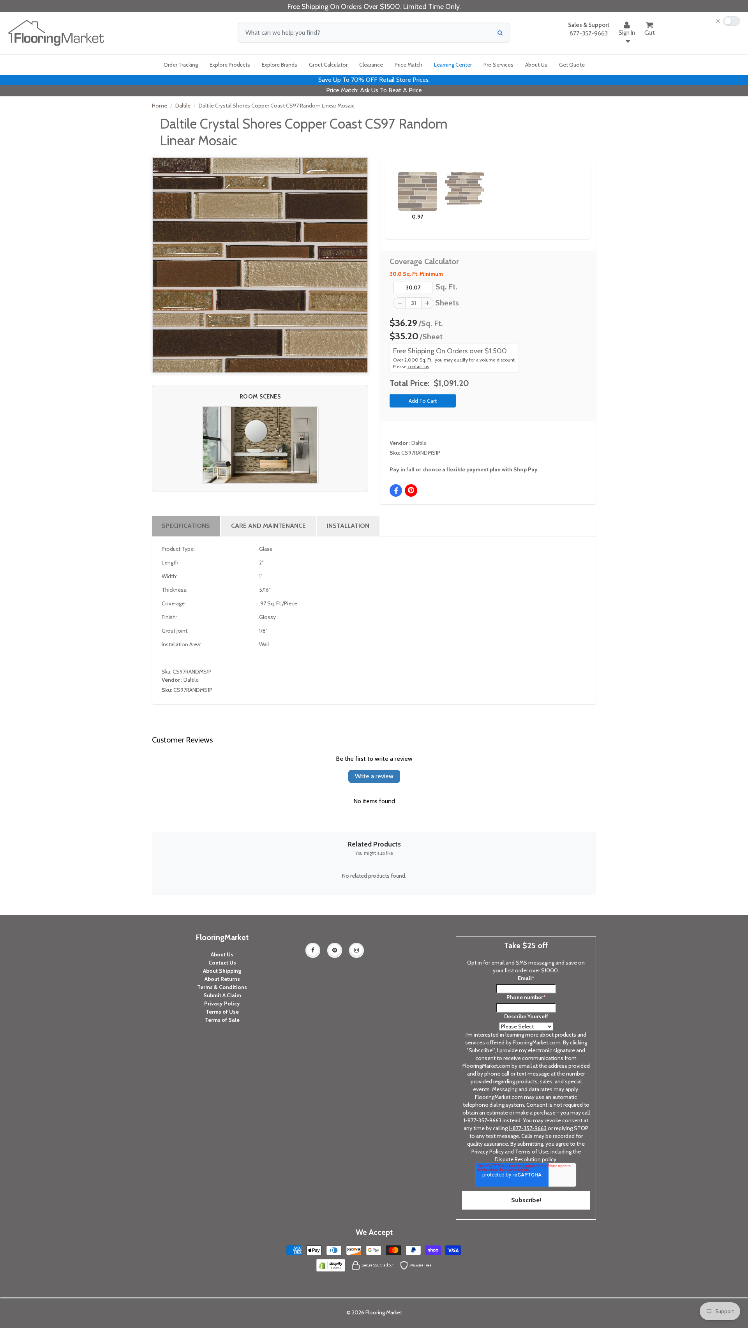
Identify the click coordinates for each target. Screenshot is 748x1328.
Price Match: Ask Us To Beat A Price (374, 90)
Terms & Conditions (222, 987)
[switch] (727, 21)
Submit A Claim (222, 995)
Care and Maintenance (268, 525)
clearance (371, 64)
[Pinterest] (334, 950)
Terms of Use (222, 1011)
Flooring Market (383, 1312)
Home (159, 105)
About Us (222, 954)
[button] (260, 445)
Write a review (374, 776)
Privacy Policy (222, 1003)
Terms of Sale (222, 1019)
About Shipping (222, 970)
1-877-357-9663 (482, 1120)
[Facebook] (313, 950)
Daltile (183, 105)
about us (536, 64)
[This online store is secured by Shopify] (330, 1264)
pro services (498, 64)
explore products (230, 64)
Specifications (186, 525)
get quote (572, 64)
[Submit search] (500, 32)
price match (408, 64)
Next (571, 188)
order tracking (181, 64)
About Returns (222, 978)
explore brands (279, 64)
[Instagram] (356, 950)
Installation (348, 525)
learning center (453, 64)
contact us (418, 366)
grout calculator (328, 64)
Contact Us (222, 962)
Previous (386, 188)
